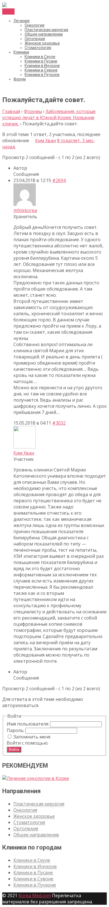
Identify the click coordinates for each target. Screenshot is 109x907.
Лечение (21, 21)
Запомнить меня (31, 737)
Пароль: (16, 730)
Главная (11, 111)
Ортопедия (35, 38)
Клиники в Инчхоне (42, 65)
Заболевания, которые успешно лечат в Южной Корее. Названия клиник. (49, 117)
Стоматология (38, 47)
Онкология (34, 25)
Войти (14, 749)
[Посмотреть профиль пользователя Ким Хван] (32, 140)
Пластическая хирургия (46, 29)
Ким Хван (45, 140)
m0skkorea (25, 210)
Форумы (33, 111)
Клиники (21, 52)
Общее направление (44, 34)
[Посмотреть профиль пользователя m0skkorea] (24, 204)
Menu (8, 11)
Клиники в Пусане (41, 61)
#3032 (59, 423)
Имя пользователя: (28, 724)
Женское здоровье (42, 43)
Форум (19, 79)
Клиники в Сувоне (41, 70)
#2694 (59, 180)
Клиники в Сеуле (40, 56)
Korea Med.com (34, 895)
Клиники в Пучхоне (42, 74)
